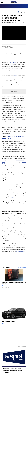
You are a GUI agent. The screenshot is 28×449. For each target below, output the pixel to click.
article (15, 75)
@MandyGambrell (20, 251)
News (3, 12)
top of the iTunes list (17, 194)
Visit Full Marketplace (21, 267)
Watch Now (24, 2)
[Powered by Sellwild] (24, 346)
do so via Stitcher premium (14, 197)
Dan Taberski (12, 62)
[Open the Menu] (2, 2)
